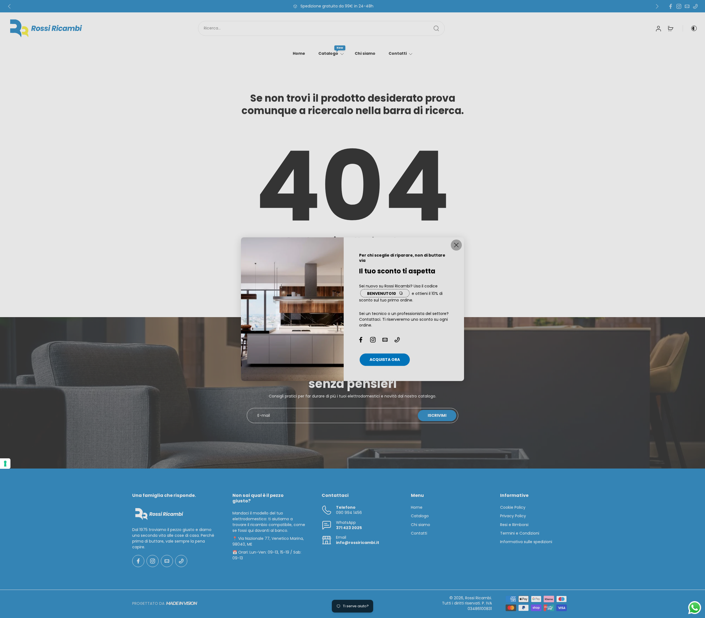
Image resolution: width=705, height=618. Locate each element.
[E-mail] (687, 6)
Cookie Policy (512, 507)
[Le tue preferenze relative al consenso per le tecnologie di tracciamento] (5, 463)
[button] (174, 495)
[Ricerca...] (436, 28)
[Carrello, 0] (671, 28)
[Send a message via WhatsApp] (694, 607)
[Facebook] (670, 6)
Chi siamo (365, 53)
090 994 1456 (349, 513)
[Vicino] (456, 245)
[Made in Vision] (181, 603)
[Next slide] (657, 6)
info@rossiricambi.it (357, 543)
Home (299, 53)
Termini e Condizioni (519, 533)
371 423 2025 (349, 527)
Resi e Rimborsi (514, 524)
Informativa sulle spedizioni (526, 542)
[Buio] (690, 28)
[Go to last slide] (9, 6)
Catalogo (328, 53)
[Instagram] (679, 6)
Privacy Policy (513, 516)
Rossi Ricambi (478, 598)
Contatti (398, 53)
